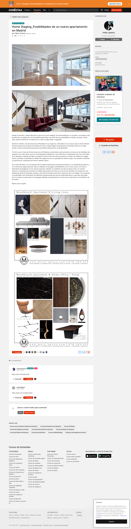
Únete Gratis (29, 412)
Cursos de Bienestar (15, 499)
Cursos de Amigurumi (34, 486)
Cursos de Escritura (15, 476)
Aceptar (111, 521)
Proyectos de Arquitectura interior (76, 432)
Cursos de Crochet (33, 484)
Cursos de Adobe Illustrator (55, 458)
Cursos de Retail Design (55, 432)
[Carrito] (101, 10)
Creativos (32, 515)
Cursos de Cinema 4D (53, 463)
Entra (20, 412)
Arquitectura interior (101, 59)
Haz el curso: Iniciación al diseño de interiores (23, 426)
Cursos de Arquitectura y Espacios (50, 426)
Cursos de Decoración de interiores (42, 429)
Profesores (66, 517)
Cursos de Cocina (14, 492)
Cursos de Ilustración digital (36, 458)
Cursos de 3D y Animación (17, 470)
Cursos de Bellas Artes (35, 468)
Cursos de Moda (14, 479)
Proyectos (37, 10)
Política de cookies (48, 525)
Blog (67, 515)
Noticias (62, 515)
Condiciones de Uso (25, 525)
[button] (49, 10)
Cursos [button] (27, 10)
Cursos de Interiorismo (38, 432)
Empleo (22, 515)
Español (79, 515)
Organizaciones (57, 517)
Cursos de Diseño (69, 426)
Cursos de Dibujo (33, 461)
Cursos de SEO (32, 477)
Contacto (56, 515)
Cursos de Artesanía (34, 463)
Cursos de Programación (35, 479)
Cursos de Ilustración (15, 454)
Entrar (107, 10)
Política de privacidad (36, 525)
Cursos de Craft (13, 456)
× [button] (129, 4)
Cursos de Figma (52, 470)
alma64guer (21, 387)
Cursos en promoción (72, 461)
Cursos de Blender (52, 468)
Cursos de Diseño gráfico (35, 465)
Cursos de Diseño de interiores (19, 432)
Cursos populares (71, 459)
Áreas (30, 451)
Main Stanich (25, 33)
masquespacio (22, 369)
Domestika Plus (25, 517)
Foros (27, 515)
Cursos (11, 515)
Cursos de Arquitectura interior (19, 429)
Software (51, 451)
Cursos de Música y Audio (17, 490)
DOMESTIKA (15, 10)
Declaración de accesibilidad (61, 525)
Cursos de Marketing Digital (36, 482)
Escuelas (38, 515)
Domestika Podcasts (14, 517)
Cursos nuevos (70, 454)
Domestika (50, 515)
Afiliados (49, 517)
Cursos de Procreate (53, 461)
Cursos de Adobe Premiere (55, 465)
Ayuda (71, 515)
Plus (44, 10)
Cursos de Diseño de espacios (65, 429)
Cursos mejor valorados (73, 456)
